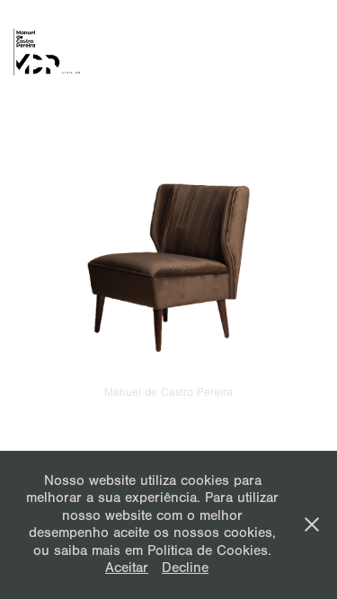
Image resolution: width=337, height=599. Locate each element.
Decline (185, 567)
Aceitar (126, 567)
